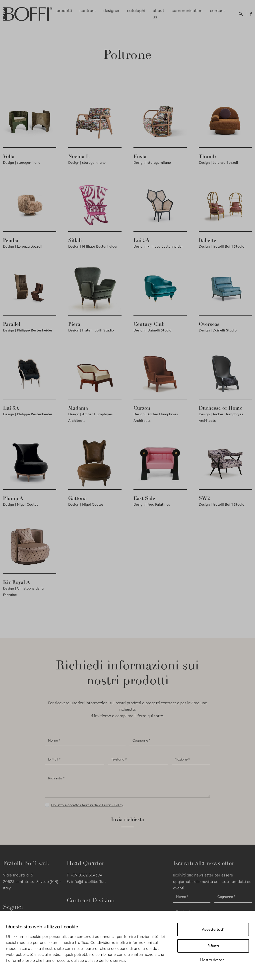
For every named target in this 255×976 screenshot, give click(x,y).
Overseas (209, 324)
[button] (242, 13)
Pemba (10, 240)
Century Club (149, 324)
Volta (8, 156)
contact (217, 10)
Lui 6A (11, 408)
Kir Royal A (16, 582)
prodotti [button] (64, 10)
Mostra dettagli (213, 960)
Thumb (207, 156)
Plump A (13, 498)
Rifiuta (213, 946)
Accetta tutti (213, 929)
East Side (144, 498)
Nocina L (78, 156)
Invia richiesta (127, 819)
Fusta (139, 156)
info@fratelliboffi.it (88, 881)
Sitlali (75, 240)
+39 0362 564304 (86, 875)
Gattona (77, 498)
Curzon (141, 408)
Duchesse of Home (220, 408)
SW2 (204, 498)
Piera (74, 324)
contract (87, 10)
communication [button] (187, 10)
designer (111, 10)
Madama (78, 408)
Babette (207, 240)
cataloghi (136, 10)
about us (158, 13)
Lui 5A (141, 240)
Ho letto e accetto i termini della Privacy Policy (87, 805)
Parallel (11, 324)
